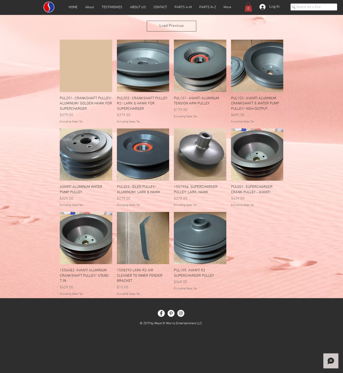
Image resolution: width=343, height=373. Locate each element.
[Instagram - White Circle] (180, 313)
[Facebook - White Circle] (161, 313)
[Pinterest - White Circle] (171, 313)
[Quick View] (86, 66)
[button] (248, 6)
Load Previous (171, 26)
